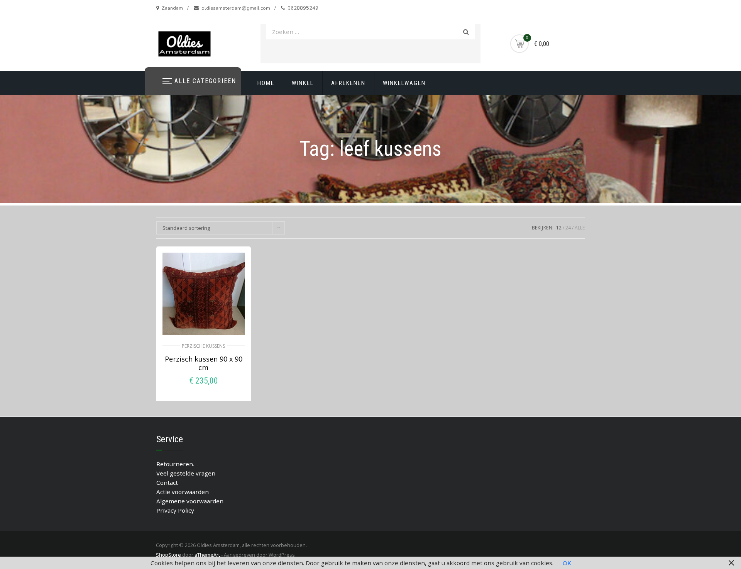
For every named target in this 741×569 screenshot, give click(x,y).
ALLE (580, 227)
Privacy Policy (175, 510)
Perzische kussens (203, 346)
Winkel (303, 83)
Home (265, 83)
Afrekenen (348, 83)
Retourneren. (175, 464)
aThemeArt (207, 554)
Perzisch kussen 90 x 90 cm (203, 363)
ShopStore (168, 554)
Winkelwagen (404, 83)
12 (559, 227)
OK (567, 563)
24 (568, 227)
